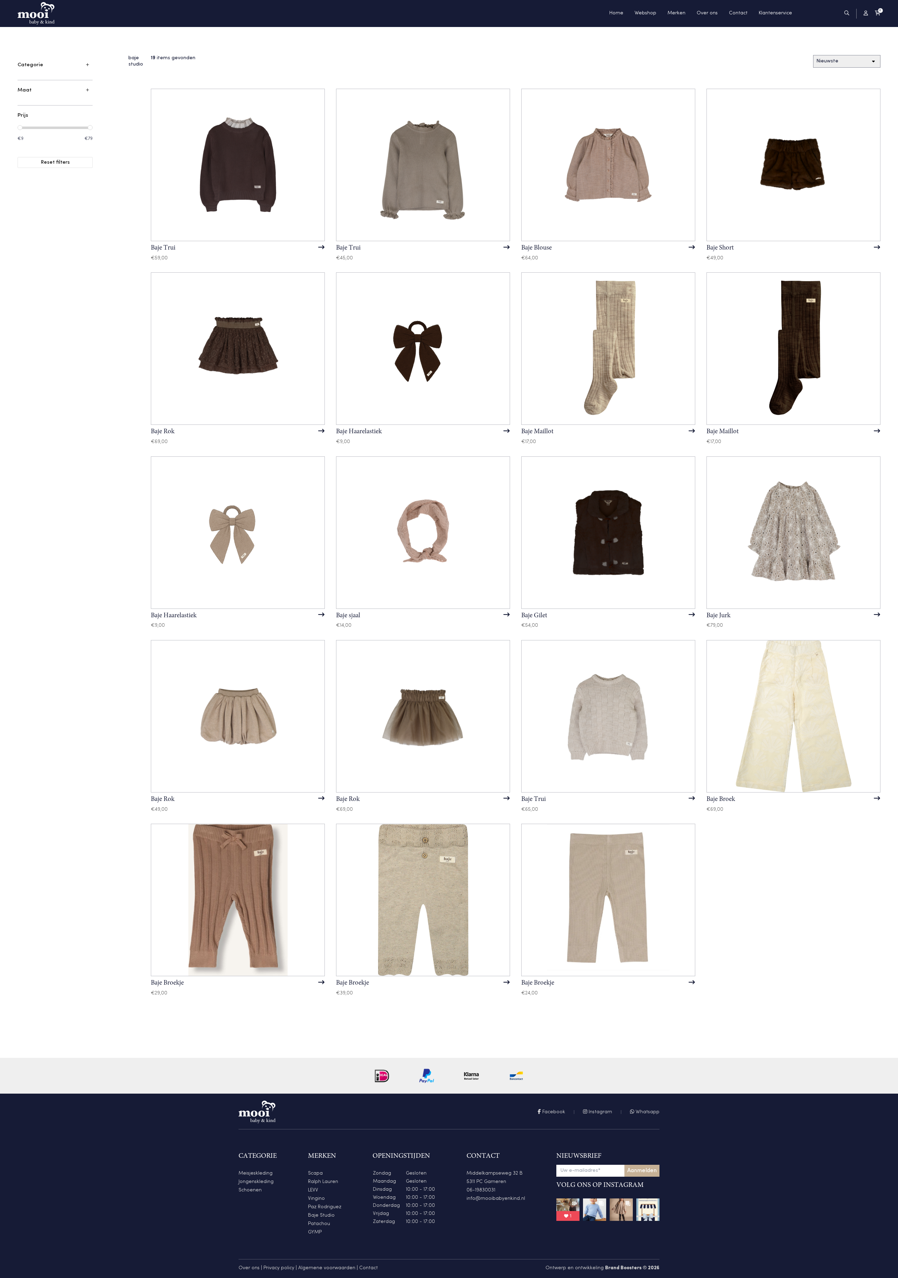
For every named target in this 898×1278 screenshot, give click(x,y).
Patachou (319, 1223)
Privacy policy (278, 1268)
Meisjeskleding (256, 1173)
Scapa (315, 1173)
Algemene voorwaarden (326, 1268)
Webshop (645, 13)
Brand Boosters (623, 1268)
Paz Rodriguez (324, 1207)
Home (616, 13)
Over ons (707, 13)
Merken (676, 13)
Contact (738, 13)
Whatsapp (646, 1112)
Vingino (316, 1198)
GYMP (315, 1232)
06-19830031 (481, 1190)
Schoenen (250, 1190)
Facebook (553, 1112)
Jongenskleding (256, 1181)
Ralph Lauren (323, 1181)
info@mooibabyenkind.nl (496, 1198)
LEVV (313, 1190)
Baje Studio (321, 1215)
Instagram (599, 1112)
